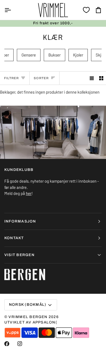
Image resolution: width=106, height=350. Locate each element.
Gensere (28, 54)
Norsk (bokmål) (27, 304)
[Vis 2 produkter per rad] (101, 78)
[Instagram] (19, 343)
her (29, 193)
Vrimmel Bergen (27, 317)
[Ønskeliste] (86, 10)
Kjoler (78, 54)
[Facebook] (6, 343)
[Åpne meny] (12, 10)
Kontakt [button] (14, 238)
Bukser (54, 54)
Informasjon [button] (20, 221)
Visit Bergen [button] (19, 255)
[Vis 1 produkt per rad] (91, 78)
